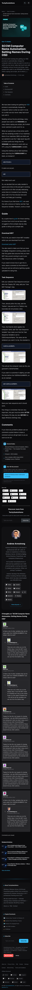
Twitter (8, 585)
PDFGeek (23, 900)
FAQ (11, 906)
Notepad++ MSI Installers (11, 454)
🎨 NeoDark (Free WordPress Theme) (13, 920)
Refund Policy (10, 967)
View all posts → (16, 604)
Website (9, 600)
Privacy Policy (11, 964)
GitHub (8, 589)
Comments (7, 94)
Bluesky (18, 596)
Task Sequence (9, 92)
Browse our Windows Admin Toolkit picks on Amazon (15, 475)
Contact (15, 906)
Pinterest (16, 592)
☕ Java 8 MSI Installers (9, 926)
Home (3, 11)
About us (6, 906)
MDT (21, 201)
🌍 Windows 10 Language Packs (11, 923)
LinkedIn (17, 585)
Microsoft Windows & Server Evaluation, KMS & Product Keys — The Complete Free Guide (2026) (16, 448)
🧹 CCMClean (7, 929)
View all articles (6, 870)
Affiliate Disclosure (6, 971)
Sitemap (26, 964)
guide (16, 218)
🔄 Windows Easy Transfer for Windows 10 (14, 918)
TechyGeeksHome (8, 3)
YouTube (17, 589)
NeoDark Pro (5, 987)
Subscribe (25, 520)
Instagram (22, 975)
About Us (4, 964)
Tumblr (22, 983)
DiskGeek (15, 900)
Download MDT (9, 89)
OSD (28, 104)
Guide (6, 86)
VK (24, 592)
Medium (15, 983)
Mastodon (9, 596)
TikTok (8, 592)
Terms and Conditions (20, 967)
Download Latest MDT (9, 244)
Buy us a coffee (8, 955)
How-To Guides (11, 11)
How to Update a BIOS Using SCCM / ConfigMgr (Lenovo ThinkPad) (14, 458)
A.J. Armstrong (11, 642)
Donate (21, 964)
